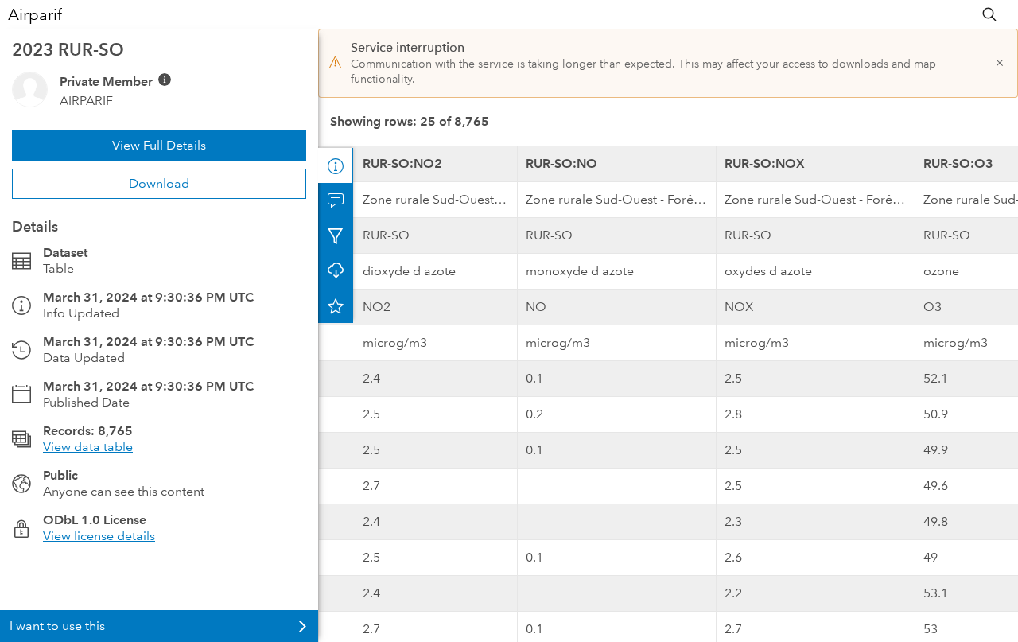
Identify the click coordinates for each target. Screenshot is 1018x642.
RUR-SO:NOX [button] (765, 163)
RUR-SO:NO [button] (561, 163)
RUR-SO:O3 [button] (958, 163)
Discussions (335, 200)
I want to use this (57, 625)
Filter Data (335, 235)
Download (159, 183)
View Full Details (159, 145)
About (335, 165)
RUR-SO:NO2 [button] (402, 163)
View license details (99, 535)
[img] (165, 80)
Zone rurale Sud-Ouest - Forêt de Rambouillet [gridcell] (440, 199)
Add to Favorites (335, 305)
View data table (88, 446)
